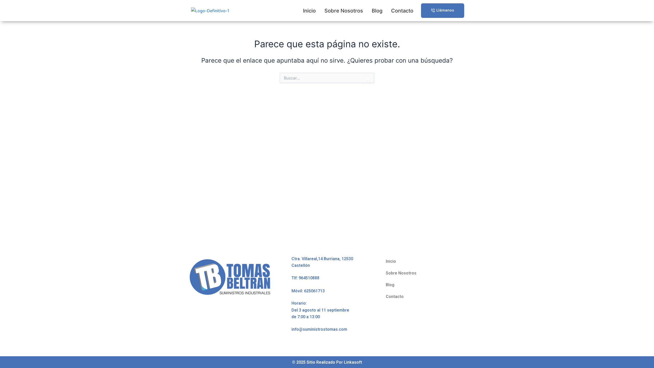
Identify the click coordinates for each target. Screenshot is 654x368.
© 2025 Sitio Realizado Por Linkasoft (327, 362)
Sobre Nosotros (343, 11)
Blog (377, 11)
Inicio (309, 11)
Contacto (402, 11)
